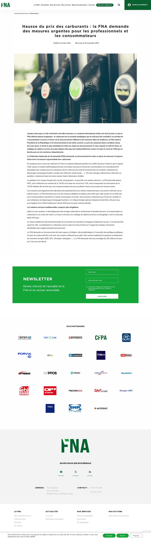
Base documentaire (79, 5)
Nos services (55, 5)
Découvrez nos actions (119, 516)
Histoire (17, 522)
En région (18, 526)
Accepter (109, 535)
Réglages (136, 535)
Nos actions (66, 5)
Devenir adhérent (105, 5)
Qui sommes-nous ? (22, 516)
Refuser (122, 535)
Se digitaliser (83, 522)
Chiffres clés (19, 519)
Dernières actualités (54, 519)
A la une (49, 516)
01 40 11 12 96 (96, 488)
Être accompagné (85, 516)
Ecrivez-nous (96, 492)
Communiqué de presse (21, 13)
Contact (91, 5)
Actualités (45, 5)
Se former (81, 519)
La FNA (37, 5)
